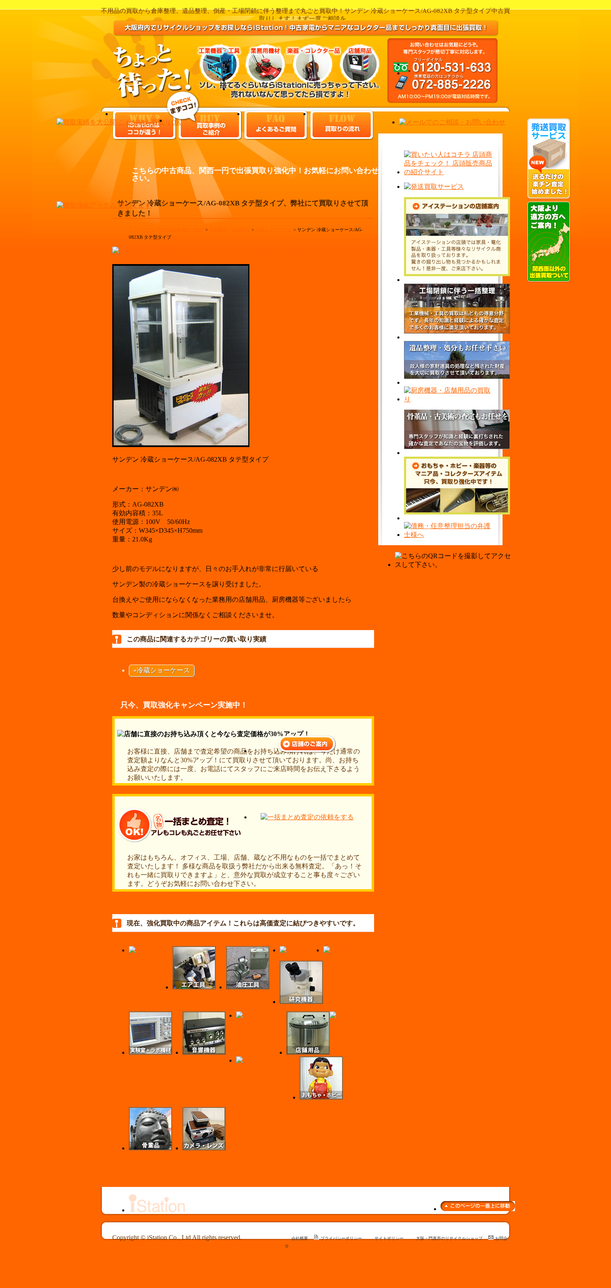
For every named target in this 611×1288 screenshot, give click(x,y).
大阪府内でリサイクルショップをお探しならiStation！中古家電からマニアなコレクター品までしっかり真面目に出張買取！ (306, 35)
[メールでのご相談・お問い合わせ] (452, 122)
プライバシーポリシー (341, 1238)
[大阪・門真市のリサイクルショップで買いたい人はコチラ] (449, 172)
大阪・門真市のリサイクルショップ (449, 1238)
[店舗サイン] (256, 1015)
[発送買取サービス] (549, 197)
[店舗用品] (308, 1052)
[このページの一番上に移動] (478, 1208)
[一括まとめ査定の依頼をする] (307, 817)
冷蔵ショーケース (273, 229)
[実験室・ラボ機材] (150, 1052)
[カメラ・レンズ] (204, 1148)
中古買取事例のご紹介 (181, 229)
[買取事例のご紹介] (183, 120)
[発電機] (336, 950)
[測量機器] (296, 950)
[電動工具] (145, 950)
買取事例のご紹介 (210, 125)
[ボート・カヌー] (262, 1060)
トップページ (142, 229)
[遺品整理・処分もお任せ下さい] (457, 382)
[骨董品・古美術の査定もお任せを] (457, 452)
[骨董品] (150, 1148)
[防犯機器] (346, 1015)
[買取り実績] (119, 122)
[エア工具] (194, 987)
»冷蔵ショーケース (161, 670)
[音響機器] (204, 1052)
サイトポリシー (389, 1238)
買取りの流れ (341, 125)
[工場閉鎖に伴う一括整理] (457, 337)
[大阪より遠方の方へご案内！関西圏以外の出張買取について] (549, 280)
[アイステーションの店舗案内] (457, 279)
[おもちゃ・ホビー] (321, 1097)
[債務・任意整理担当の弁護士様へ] (449, 534)
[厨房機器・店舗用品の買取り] (449, 399)
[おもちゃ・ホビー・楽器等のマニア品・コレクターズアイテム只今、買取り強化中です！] (457, 518)
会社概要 (299, 1238)
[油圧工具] (247, 987)
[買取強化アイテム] (104, 205)
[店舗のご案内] (307, 750)
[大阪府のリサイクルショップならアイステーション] (157, 1210)
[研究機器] (301, 1001)
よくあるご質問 (275, 125)
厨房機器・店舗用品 (229, 229)
